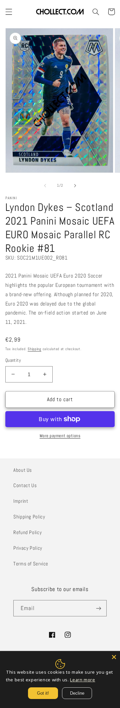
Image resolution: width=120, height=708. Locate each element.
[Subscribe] (98, 608)
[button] (8, 11)
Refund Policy (27, 532)
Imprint (20, 501)
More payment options (60, 435)
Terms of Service (30, 564)
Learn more (82, 680)
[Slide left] (45, 185)
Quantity (13, 360)
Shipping (34, 349)
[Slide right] (75, 185)
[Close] (114, 657)
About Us (22, 470)
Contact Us (25, 485)
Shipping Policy (29, 517)
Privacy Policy (27, 548)
